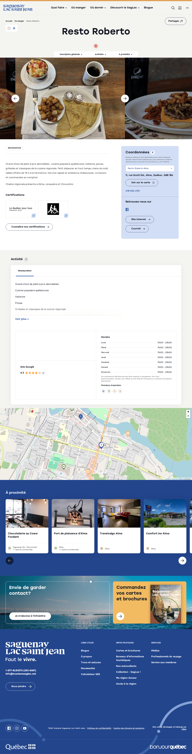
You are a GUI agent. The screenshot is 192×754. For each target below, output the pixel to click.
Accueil (9, 21)
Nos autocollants (126, 666)
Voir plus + (22, 319)
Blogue (148, 8)
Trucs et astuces (91, 663)
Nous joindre (18, 686)
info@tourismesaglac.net (21, 674)
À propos (86, 657)
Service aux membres (163, 663)
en (187, 8)
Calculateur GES (90, 674)
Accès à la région (126, 684)
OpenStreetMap (177, 479)
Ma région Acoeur (126, 678)
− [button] (188, 416)
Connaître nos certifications (28, 227)
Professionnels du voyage (166, 657)
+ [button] (188, 411)
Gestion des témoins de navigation (129, 728)
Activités (99, 54)
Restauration (14, 148)
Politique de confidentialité (99, 728)
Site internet (138, 219)
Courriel (136, 229)
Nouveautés (88, 668)
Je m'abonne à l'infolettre (30, 616)
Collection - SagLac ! (128, 672)
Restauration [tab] (24, 271)
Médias (155, 651)
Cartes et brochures (128, 651)
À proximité (124, 54)
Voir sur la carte (140, 183)
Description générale (70, 54)
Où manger (78, 8)
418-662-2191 (133, 190)
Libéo (184, 729)
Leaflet (166, 479)
